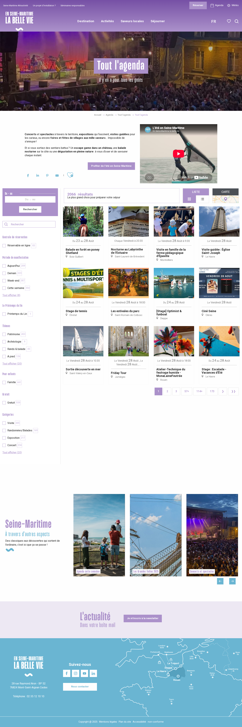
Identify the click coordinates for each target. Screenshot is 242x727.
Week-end (16, 280)
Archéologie (16, 341)
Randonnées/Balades (22, 430)
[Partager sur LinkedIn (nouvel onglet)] (37, 176)
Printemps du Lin (19, 313)
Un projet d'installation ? (44, 5)
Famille (14, 382)
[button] (236, 21)
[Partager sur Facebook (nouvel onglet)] (27, 176)
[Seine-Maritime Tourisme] (18, 21)
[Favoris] (229, 21)
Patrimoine (16, 334)
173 (212, 391)
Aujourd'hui (16, 265)
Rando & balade (18, 349)
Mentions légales (108, 721)
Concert (14, 445)
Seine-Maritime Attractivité (15, 5)
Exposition (16, 437)
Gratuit (13, 402)
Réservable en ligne (21, 245)
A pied (13, 356)
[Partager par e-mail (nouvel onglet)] (57, 176)
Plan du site (125, 721)
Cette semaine (18, 288)
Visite (13, 423)
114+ (199, 391)
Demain (14, 273)
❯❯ (233, 391)
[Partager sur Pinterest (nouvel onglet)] (47, 176)
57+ (186, 391)
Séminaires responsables (73, 5)
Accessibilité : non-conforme (148, 721)
